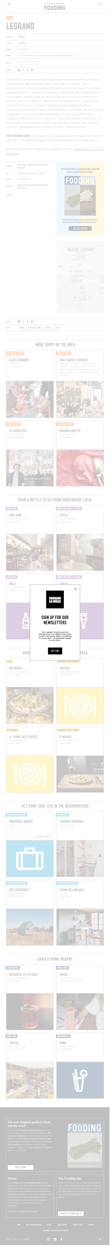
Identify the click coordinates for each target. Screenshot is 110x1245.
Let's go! (55, 651)
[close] (75, 588)
